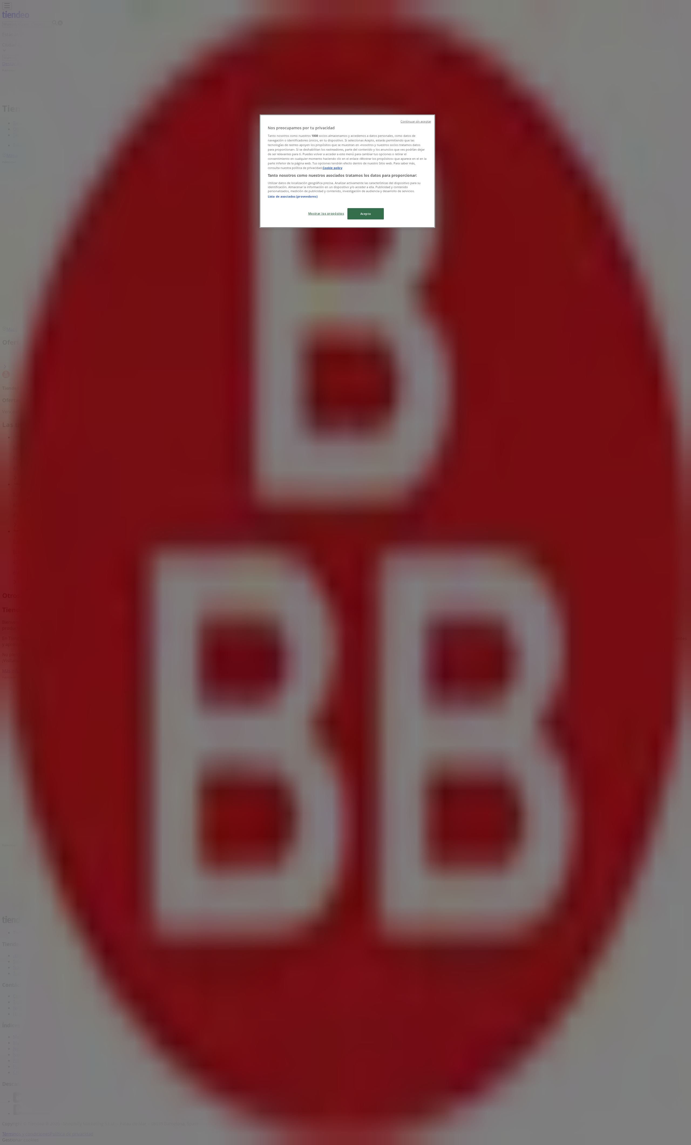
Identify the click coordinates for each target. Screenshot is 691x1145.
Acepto (365, 214)
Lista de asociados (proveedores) (293, 196)
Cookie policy (332, 168)
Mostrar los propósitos (326, 213)
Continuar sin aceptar (416, 121)
